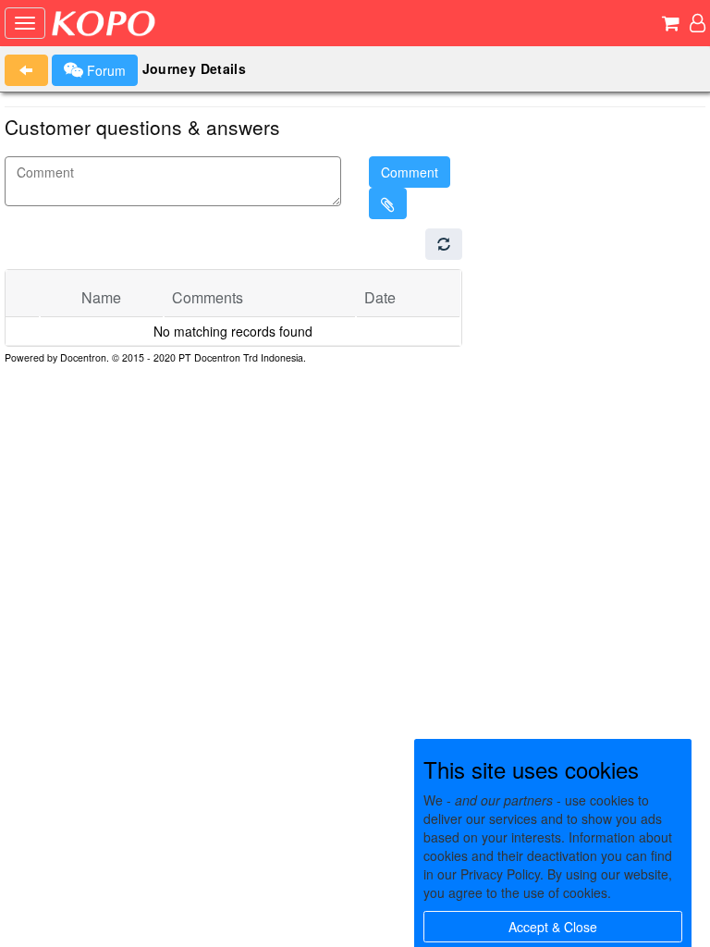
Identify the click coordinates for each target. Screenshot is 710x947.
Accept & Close (552, 926)
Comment (409, 172)
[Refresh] (443, 244)
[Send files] (388, 203)
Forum (104, 70)
